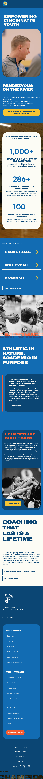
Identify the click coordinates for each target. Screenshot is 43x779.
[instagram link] (24, 766)
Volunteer (16, 405)
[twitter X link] (29, 766)
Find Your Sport (12, 288)
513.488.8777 (7, 617)
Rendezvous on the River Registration (21, 113)
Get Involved (11, 578)
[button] (38, 3)
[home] (5, 3)
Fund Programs (12, 572)
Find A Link (29, 572)
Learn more (13, 503)
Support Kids (15, 732)
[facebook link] (20, 766)
